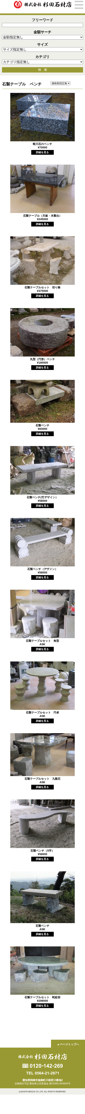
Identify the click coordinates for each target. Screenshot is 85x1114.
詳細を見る (42, 152)
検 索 (42, 69)
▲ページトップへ (68, 1044)
